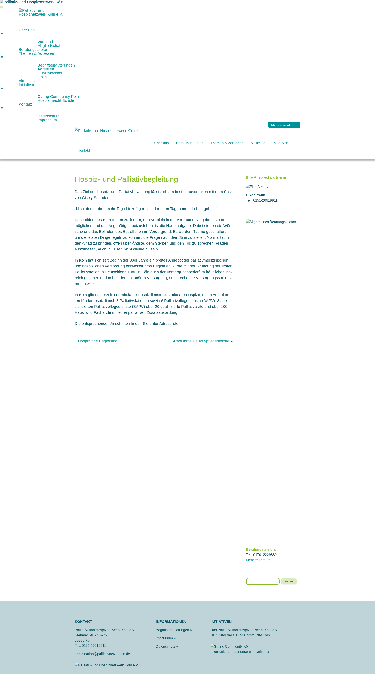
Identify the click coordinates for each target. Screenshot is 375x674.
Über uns (161, 143)
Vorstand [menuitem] (45, 42)
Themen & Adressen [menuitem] (27, 55)
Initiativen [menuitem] (17, 87)
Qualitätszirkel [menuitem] (50, 73)
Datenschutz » (167, 646)
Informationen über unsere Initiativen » (240, 652)
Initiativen (280, 143)
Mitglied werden (282, 125)
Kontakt (84, 150)
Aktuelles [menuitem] (27, 81)
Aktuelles (257, 143)
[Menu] (1, 7)
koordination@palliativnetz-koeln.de (102, 654)
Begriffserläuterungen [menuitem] (56, 65)
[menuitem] (49, 26)
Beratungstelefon (189, 143)
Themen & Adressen (227, 143)
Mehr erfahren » (258, 560)
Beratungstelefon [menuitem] (33, 49)
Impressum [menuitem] (47, 120)
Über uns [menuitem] (17, 32)
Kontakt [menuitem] (16, 106)
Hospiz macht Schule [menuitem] (56, 100)
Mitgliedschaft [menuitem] (49, 45)
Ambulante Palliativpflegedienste (201, 341)
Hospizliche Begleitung (97, 341)
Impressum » (166, 638)
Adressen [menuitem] (46, 69)
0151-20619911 (94, 645)
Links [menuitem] (42, 77)
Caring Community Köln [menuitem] (58, 96)
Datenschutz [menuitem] (48, 116)
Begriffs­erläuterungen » (174, 630)
